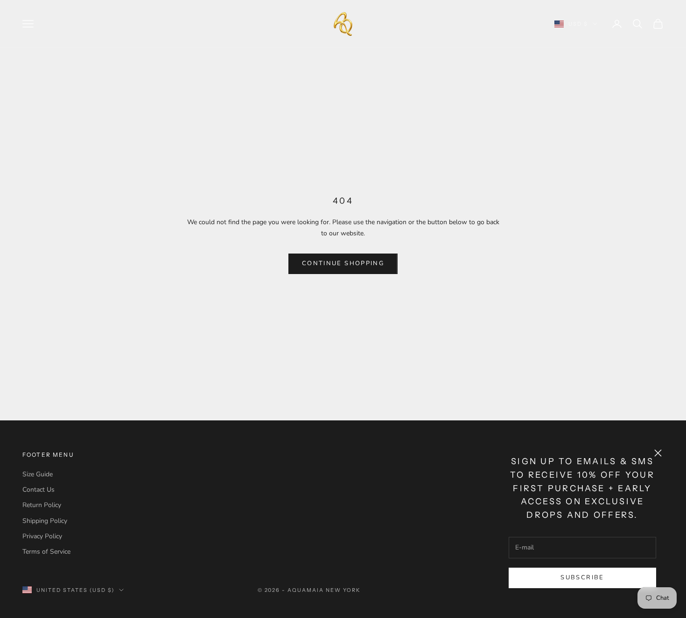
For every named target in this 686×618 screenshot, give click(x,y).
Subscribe (582, 577)
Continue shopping (343, 263)
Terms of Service (46, 551)
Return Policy (41, 505)
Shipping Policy (44, 520)
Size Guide (37, 474)
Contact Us (38, 489)
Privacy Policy (42, 536)
